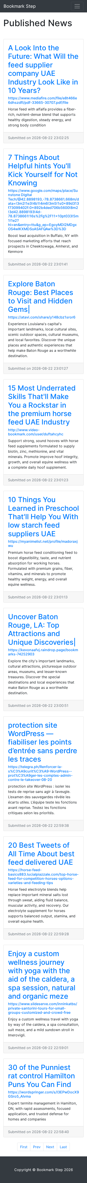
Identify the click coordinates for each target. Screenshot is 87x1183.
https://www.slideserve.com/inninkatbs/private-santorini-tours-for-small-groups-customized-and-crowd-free (42, 1008)
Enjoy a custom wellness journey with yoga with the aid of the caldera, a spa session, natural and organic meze (41, 974)
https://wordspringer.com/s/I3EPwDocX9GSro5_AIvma (43, 1094)
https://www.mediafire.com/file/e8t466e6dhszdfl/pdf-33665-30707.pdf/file (42, 100)
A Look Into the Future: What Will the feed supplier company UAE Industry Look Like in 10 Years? (43, 69)
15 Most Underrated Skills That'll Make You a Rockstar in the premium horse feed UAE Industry (42, 405)
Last (63, 1147)
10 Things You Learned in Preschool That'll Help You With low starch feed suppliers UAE (43, 516)
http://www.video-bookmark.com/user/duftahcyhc (35, 432)
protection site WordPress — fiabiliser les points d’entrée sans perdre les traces (42, 742)
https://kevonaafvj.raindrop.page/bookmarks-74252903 (43, 652)
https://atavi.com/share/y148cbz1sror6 (41, 317)
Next (50, 1147)
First (23, 1147)
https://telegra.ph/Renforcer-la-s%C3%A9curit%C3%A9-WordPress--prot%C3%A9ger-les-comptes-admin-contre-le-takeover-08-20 (40, 773)
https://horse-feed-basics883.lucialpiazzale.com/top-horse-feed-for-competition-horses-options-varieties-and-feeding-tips (43, 876)
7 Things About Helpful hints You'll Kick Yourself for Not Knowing (43, 170)
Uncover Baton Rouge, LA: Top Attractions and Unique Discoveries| (42, 629)
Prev (37, 1147)
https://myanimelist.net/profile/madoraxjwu (43, 543)
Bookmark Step (20, 6)
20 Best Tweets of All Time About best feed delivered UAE (41, 854)
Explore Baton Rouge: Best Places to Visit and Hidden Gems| (40, 296)
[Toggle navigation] (77, 6)
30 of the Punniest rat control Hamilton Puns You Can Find (41, 1076)
